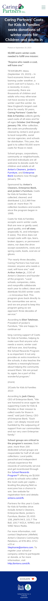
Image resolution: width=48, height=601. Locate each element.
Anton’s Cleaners (17, 169)
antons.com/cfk (16, 497)
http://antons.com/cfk (19, 563)
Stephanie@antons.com (20, 547)
